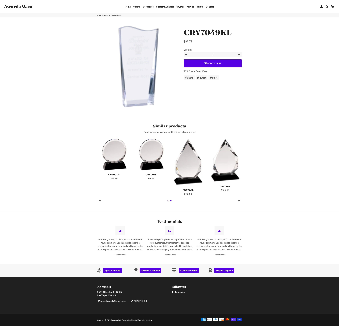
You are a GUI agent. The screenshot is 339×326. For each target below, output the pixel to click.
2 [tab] (170, 200)
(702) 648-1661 (140, 301)
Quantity (188, 49)
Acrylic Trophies (224, 270)
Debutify (149, 320)
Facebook (180, 292)
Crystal (180, 6)
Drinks (200, 6)
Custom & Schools (150, 270)
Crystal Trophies (188, 270)
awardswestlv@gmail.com (113, 301)
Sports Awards (112, 270)
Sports (136, 6)
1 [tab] (168, 200)
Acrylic (190, 6)
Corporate (148, 6)
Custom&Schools (165, 6)
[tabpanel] (113, 158)
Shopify (134, 320)
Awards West (102, 15)
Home (128, 6)
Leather (210, 6)
